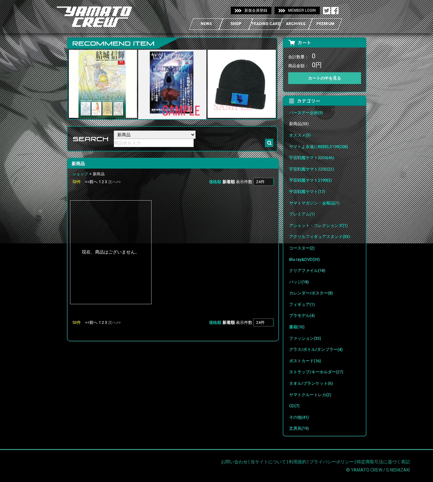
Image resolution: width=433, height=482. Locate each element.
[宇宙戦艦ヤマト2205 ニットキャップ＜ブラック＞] (242, 113)
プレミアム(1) (302, 214)
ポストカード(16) (305, 360)
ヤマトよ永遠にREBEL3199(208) (318, 146)
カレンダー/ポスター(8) (311, 293)
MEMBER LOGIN (302, 10)
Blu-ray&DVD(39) (304, 259)
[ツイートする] (326, 11)
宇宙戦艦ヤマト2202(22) (311, 169)
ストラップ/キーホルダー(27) (316, 372)
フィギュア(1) (302, 304)
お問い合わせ (234, 461)
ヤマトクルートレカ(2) (310, 394)
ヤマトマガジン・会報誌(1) (314, 203)
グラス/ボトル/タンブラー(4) (316, 349)
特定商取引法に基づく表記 (383, 461)
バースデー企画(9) (306, 112)
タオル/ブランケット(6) (311, 383)
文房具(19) (299, 428)
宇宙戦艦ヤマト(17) (307, 191)
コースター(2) (302, 248)
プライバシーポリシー (331, 461)
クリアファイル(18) (307, 270)
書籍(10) (297, 327)
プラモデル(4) (302, 315)
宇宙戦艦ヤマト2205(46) (311, 157)
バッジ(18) (299, 282)
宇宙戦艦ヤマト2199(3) (310, 180)
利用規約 (298, 461)
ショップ (80, 174)
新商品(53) (299, 123)
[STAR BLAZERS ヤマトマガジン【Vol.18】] (172, 115)
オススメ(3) (300, 135)
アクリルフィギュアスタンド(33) (319, 236)
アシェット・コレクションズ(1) (318, 225)
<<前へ (91, 181)
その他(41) (299, 417)
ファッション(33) (305, 338)
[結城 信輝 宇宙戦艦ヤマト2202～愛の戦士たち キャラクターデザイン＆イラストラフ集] (103, 113)
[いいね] (335, 11)
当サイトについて (268, 461)
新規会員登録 (255, 10)
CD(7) (294, 405)
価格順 (215, 181)
